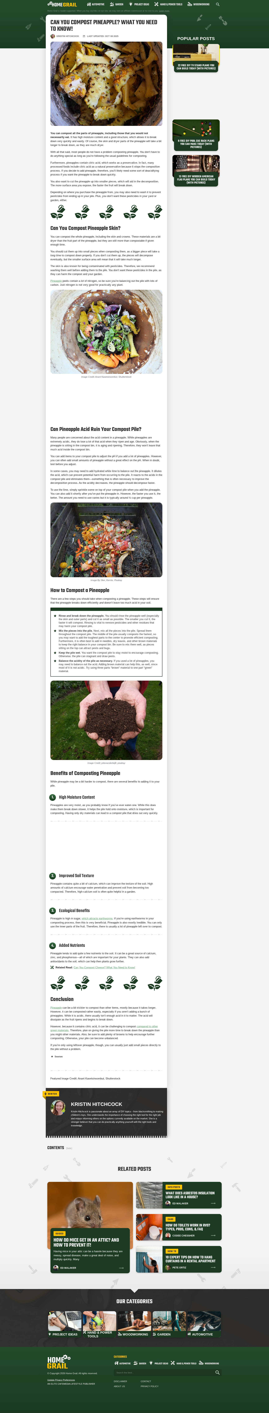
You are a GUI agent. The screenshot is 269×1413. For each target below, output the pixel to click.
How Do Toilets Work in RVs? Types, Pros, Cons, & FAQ (188, 1227)
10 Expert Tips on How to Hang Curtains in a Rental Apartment (190, 1259)
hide (69, 1148)
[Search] (217, 1372)
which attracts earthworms (97, 918)
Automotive (98, 4)
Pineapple (56, 280)
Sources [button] (59, 1056)
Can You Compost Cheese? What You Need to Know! (104, 967)
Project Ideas (141, 4)
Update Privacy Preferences (61, 1380)
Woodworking (201, 4)
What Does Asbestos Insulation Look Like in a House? (190, 1195)
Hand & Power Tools (171, 4)
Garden (119, 4)
